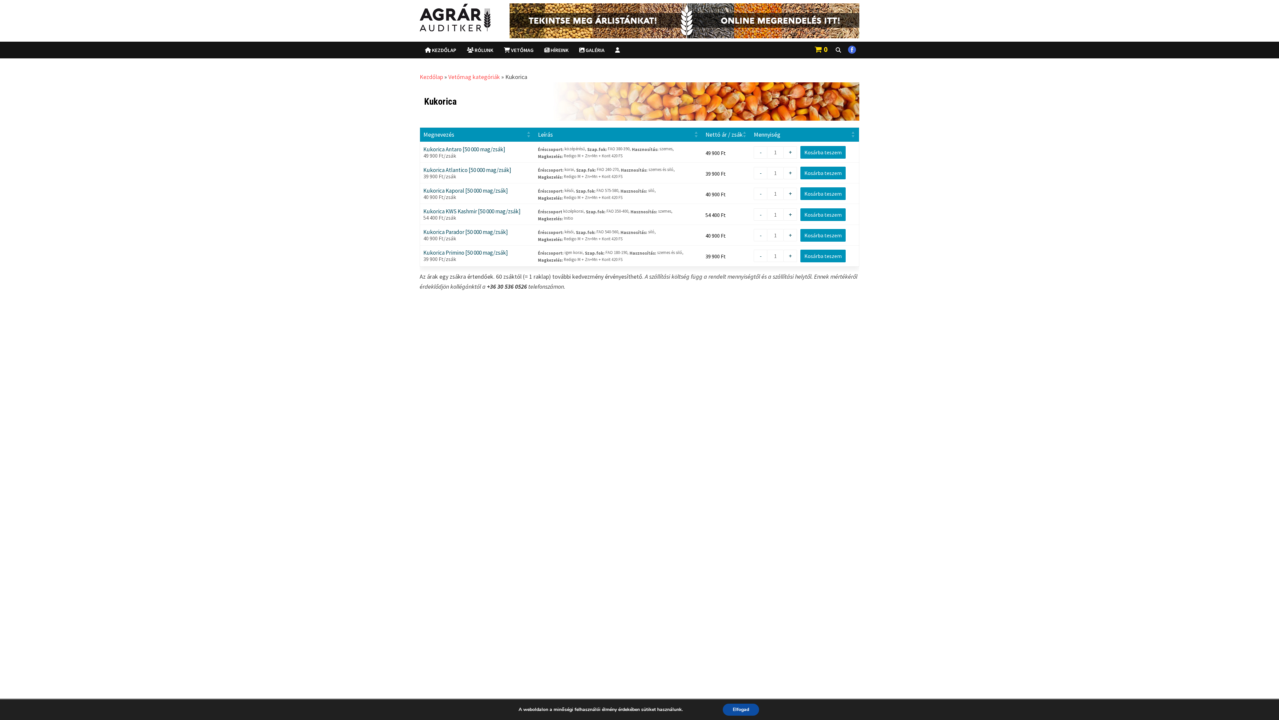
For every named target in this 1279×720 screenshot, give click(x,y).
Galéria (595, 50)
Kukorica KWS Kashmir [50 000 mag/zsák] (472, 211)
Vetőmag (522, 50)
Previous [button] (518, 19)
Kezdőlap (443, 50)
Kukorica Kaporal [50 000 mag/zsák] (465, 191)
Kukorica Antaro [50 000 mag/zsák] (464, 149)
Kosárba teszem (823, 152)
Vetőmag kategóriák (474, 77)
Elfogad (741, 709)
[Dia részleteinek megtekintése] (684, 20)
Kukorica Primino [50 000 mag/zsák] (465, 253)
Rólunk (483, 50)
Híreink (559, 50)
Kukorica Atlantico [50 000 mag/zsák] (467, 170)
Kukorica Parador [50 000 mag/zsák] (465, 232)
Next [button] (851, 19)
